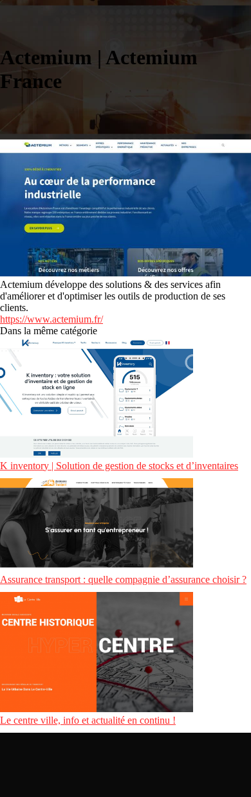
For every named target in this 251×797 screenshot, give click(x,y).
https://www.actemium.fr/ (51, 319)
